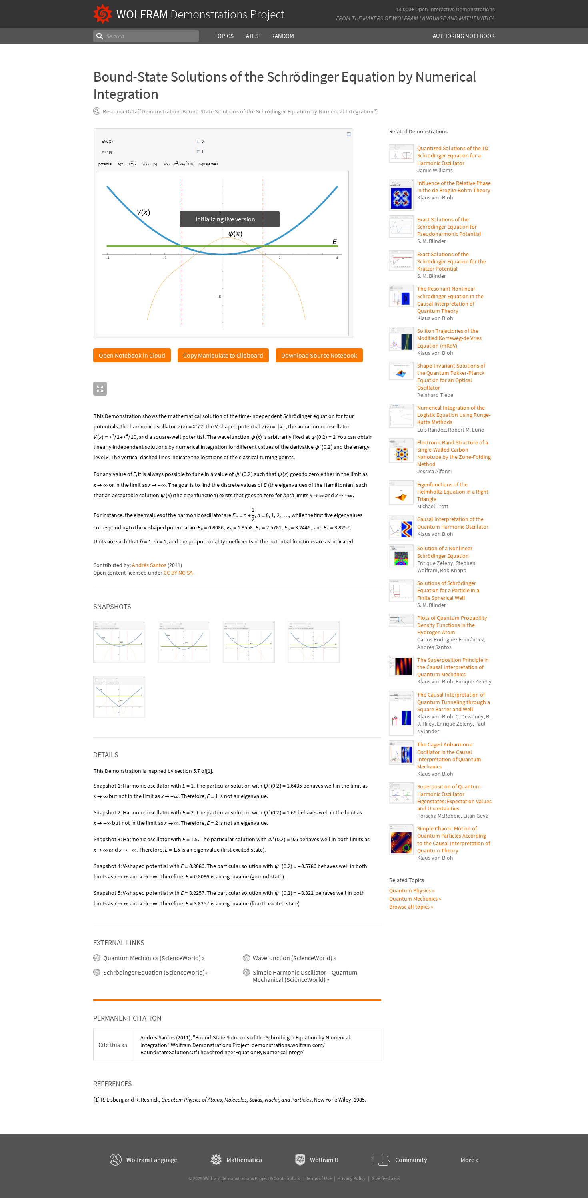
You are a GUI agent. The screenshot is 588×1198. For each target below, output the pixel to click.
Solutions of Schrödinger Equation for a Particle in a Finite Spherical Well (448, 590)
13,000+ (405, 9)
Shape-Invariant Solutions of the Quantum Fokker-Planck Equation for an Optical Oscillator (451, 376)
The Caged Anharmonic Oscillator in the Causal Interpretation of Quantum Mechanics (449, 755)
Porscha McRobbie (439, 815)
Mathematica (477, 18)
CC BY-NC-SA (178, 573)
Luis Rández (431, 429)
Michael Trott (432, 506)
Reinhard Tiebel (436, 394)
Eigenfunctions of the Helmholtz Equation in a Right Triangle (452, 492)
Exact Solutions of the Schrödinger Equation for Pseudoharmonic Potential (449, 226)
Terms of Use (319, 1179)
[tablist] (237, 670)
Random (282, 36)
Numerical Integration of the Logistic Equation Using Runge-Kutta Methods (453, 415)
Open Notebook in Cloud (132, 356)
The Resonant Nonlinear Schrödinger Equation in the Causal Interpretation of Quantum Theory (450, 299)
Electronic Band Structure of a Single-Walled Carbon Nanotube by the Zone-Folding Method (454, 453)
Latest (252, 36)
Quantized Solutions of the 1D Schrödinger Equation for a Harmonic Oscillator (452, 155)
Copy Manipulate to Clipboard (223, 356)
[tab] (119, 642)
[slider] (155, 142)
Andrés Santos (149, 565)
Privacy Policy (352, 1179)
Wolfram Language (419, 18)
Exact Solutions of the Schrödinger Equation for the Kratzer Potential (451, 261)
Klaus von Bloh (435, 197)
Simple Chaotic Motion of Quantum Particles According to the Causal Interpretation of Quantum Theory (453, 839)
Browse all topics (409, 906)
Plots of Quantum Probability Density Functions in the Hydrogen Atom (452, 625)
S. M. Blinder (431, 241)
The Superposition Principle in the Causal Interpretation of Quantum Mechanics (453, 667)
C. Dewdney (470, 716)
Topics (224, 36)
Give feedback (386, 1179)
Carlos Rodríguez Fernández (450, 639)
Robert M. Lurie (466, 429)
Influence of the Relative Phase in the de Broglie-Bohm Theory (454, 186)
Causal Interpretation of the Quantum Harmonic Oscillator (452, 522)
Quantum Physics (410, 890)
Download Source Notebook (319, 356)
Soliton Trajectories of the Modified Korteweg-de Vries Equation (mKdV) (449, 338)
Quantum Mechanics (413, 898)
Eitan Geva (475, 815)
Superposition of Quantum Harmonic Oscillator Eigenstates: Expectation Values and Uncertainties (454, 797)
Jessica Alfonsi (434, 471)
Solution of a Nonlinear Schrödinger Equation (444, 552)
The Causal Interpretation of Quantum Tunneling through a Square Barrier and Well (453, 702)
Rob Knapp (453, 570)
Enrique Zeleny (435, 563)
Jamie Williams (435, 170)
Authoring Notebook (464, 36)
